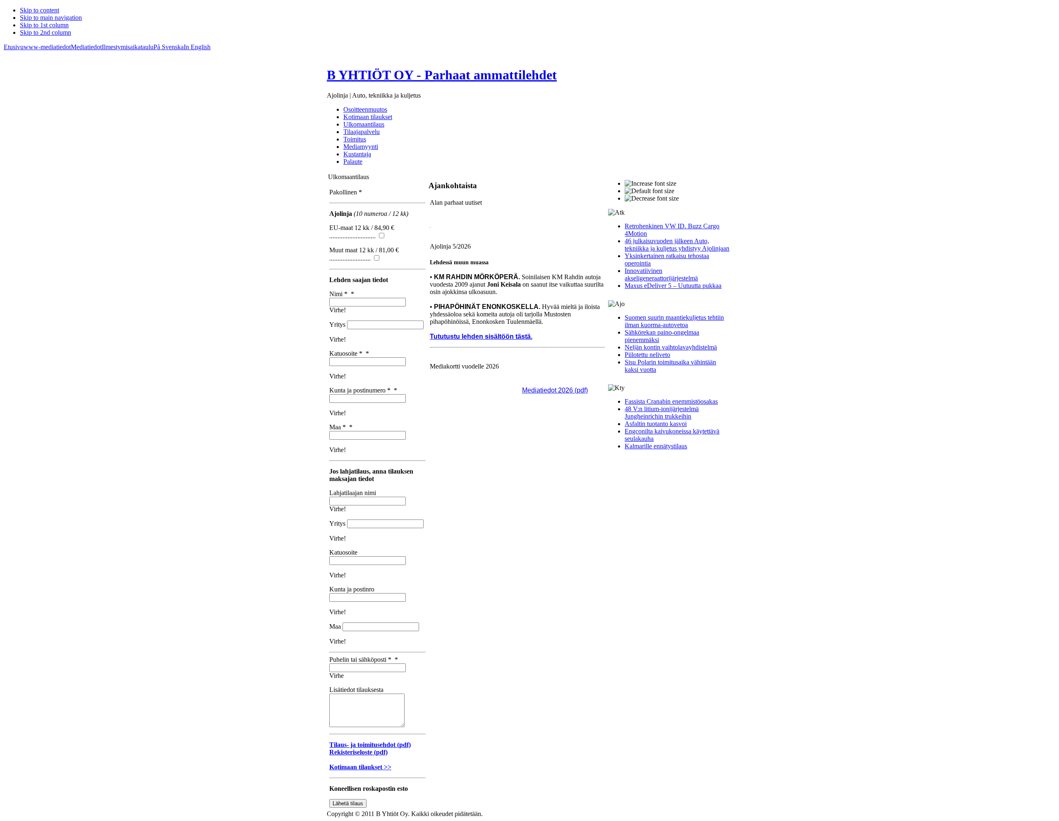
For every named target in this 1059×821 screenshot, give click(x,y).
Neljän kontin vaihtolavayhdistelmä (671, 347)
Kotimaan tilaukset (367, 116)
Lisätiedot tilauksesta (356, 689)
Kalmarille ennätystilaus (656, 446)
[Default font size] (649, 191)
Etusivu (14, 46)
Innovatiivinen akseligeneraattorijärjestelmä (661, 274)
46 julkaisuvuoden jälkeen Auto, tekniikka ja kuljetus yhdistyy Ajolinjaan (677, 244)
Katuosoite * (349, 353)
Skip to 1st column (44, 25)
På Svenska (168, 46)
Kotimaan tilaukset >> (360, 767)
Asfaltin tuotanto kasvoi (656, 423)
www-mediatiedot (47, 46)
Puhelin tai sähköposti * (363, 659)
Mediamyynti (360, 146)
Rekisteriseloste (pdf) (358, 752)
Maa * (340, 427)
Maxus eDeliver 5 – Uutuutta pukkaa (673, 285)
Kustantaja (357, 154)
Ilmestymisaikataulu (127, 46)
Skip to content (39, 10)
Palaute (352, 161)
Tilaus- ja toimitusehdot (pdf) (370, 744)
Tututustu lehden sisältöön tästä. (481, 336)
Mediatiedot (86, 46)
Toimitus (354, 139)
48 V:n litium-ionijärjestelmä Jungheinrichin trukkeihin (662, 412)
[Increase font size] (650, 183)
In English (197, 46)
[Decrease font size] (652, 198)
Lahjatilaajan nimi (352, 492)
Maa (336, 626)
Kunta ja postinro (351, 589)
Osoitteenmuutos (365, 109)
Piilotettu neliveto (647, 354)
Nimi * (341, 293)
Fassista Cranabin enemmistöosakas (671, 401)
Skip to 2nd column (45, 32)
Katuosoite (343, 552)
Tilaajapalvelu (361, 131)
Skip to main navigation (51, 17)
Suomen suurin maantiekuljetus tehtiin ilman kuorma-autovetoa (674, 321)
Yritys (338, 324)
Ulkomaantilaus (363, 124)
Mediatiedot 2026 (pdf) (555, 390)
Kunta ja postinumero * (363, 390)
